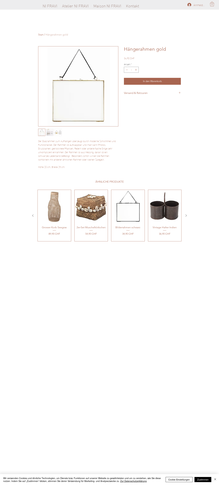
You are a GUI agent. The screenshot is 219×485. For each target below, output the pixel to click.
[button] (212, 4)
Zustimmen (203, 479)
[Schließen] (215, 479)
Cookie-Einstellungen (179, 479)
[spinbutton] (131, 70)
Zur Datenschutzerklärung (133, 481)
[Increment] (136, 70)
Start (40, 34)
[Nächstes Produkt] (186, 215)
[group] (109, 216)
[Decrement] (126, 70)
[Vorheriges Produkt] (33, 215)
